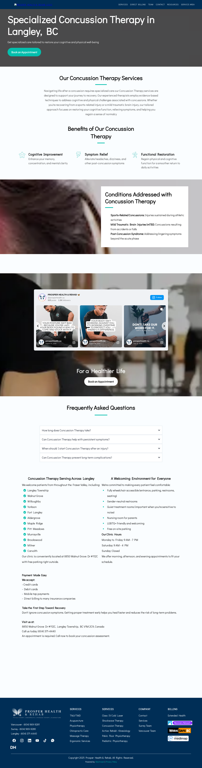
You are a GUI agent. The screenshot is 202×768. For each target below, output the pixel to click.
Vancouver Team (147, 730)
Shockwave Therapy (112, 720)
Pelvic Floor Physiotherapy (116, 735)
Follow (159, 297)
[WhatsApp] (52, 740)
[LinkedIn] (29, 740)
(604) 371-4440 (29, 733)
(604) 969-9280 (27, 729)
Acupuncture (76, 720)
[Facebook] (14, 740)
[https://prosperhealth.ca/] (33, 4)
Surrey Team (145, 725)
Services (123, 4)
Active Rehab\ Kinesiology (116, 730)
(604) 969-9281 (32, 724)
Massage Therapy (79, 735)
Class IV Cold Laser (112, 715)
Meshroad (100, 761)
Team (150, 4)
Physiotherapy (77, 725)
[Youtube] (37, 740)
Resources (173, 4)
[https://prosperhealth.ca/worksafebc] (179, 730)
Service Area (188, 4)
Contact (160, 4)
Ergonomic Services (80, 741)
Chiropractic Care (79, 730)
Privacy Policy (111, 761)
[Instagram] (22, 740)
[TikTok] (45, 740)
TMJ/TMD (75, 715)
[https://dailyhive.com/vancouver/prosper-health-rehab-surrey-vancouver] (36, 747)
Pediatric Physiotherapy (115, 741)
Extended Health (177, 715)
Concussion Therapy (112, 725)
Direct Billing (138, 4)
